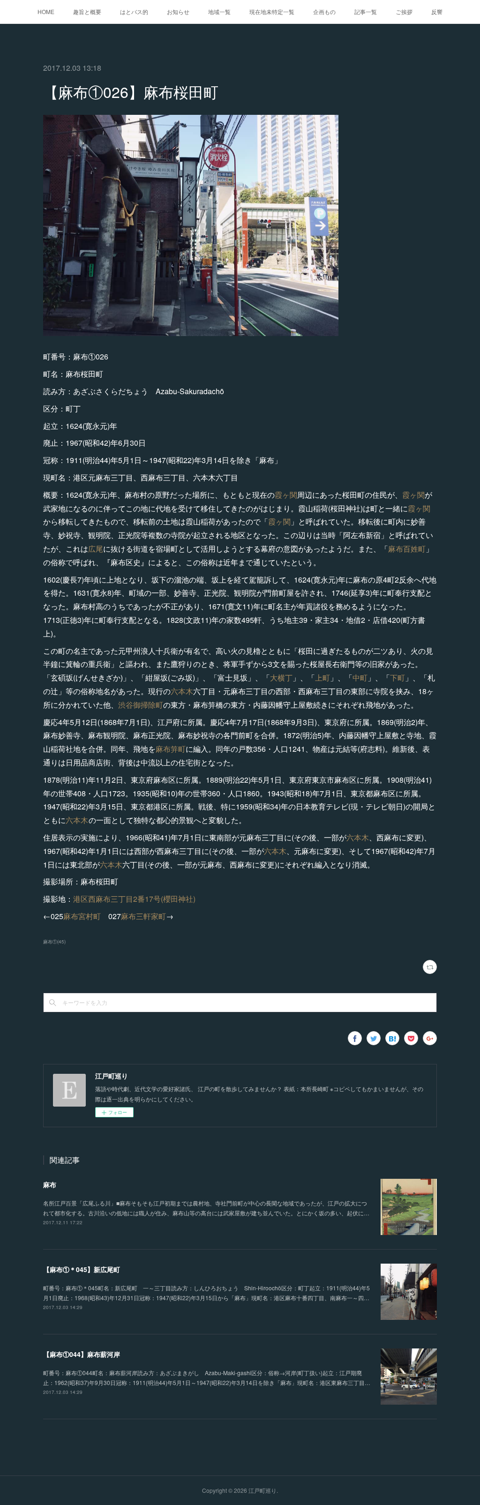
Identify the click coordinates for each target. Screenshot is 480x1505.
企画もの (324, 11)
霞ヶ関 (286, 494)
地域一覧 (219, 11)
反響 (436, 11)
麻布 (49, 1184)
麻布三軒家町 (143, 916)
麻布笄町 (171, 748)
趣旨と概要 (87, 11)
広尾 (95, 548)
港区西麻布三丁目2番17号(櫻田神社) (134, 898)
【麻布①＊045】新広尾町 (81, 1269)
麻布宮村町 (82, 916)
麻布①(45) (54, 941)
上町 (322, 677)
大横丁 (281, 677)
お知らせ (178, 11)
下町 (397, 677)
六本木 (182, 691)
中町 (360, 677)
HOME (46, 11)
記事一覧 (365, 11)
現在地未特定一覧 (271, 11)
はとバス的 (134, 11)
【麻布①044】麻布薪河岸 (81, 1354)
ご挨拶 (404, 11)
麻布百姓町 (407, 548)
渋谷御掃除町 (140, 704)
